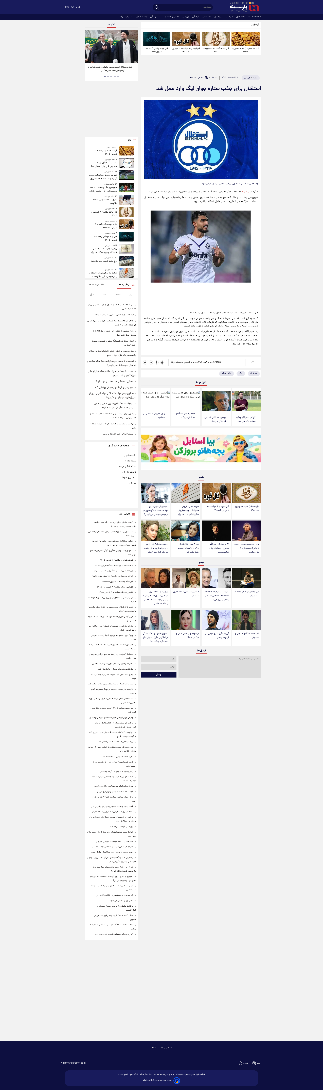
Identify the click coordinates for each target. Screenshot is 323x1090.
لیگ (240, 373)
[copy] (252, 362)
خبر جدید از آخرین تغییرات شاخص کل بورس (114, 895)
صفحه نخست (254, 17)
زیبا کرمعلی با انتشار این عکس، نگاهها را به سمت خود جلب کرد (188, 548)
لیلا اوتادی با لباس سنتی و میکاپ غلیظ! (187, 635)
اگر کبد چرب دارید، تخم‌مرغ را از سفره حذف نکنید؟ (112, 576)
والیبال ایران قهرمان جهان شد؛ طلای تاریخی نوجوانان (111, 717)
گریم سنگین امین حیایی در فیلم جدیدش (217, 635)
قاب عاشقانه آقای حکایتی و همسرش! (247, 635)
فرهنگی (196, 17)
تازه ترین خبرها (129, 477)
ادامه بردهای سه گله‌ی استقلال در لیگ (185, 415)
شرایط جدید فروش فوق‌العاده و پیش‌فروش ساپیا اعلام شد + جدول (188, 510)
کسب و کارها (126, 17)
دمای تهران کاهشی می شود (121, 900)
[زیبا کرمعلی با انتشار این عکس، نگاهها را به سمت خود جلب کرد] (185, 531)
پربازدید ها (124, 285)
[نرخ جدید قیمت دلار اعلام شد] (126, 261)
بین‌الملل (218, 17)
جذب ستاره (226, 373)
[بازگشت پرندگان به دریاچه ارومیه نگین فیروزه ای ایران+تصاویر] (111, 46)
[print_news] (162, 362)
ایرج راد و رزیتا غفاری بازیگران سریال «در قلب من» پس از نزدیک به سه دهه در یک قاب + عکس (155, 597)
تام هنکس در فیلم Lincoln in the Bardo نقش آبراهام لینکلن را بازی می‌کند (217, 595)
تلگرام (245, 1063)
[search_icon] (156, 7)
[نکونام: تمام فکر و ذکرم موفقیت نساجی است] (246, 401)
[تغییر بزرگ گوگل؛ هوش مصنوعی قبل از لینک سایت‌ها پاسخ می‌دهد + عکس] (126, 163)
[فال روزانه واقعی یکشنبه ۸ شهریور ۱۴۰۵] (156, 39)
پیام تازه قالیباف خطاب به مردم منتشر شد (116, 741)
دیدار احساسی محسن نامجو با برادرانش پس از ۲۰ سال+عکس (246, 548)
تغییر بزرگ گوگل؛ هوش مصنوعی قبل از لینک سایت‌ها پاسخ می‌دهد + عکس (104, 164)
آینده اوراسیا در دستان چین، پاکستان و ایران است (112, 852)
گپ (258, 1063)
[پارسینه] (242, 7)
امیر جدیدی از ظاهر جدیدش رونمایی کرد (246, 594)
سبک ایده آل (130, 461)
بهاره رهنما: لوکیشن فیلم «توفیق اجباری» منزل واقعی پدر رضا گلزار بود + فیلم (156, 548)
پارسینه (245, 192)
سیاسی (230, 17)
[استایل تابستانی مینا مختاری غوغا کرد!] (185, 578)
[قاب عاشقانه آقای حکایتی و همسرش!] (246, 620)
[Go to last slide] (88, 47)
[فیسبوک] (157, 362)
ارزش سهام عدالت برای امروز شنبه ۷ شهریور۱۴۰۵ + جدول (104, 250)
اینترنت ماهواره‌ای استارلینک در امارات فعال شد (113, 786)
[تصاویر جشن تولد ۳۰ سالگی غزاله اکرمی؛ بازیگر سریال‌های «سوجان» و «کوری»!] (155, 620)
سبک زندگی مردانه (127, 466)
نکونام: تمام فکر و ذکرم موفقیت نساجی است (246, 419)
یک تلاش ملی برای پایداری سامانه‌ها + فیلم (115, 669)
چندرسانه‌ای (142, 17)
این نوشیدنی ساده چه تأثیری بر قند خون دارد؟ (113, 571)
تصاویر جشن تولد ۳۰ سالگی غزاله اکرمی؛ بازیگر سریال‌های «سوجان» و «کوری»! (155, 637)
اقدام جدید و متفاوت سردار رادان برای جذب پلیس (112, 806)
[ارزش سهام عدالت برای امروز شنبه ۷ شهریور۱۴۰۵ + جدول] (126, 249)
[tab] (118, 76)
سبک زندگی (156, 17)
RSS (67, 7)
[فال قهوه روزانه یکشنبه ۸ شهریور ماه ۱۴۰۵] (186, 39)
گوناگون (255, 25)
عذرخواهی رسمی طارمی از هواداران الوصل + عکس (112, 847)
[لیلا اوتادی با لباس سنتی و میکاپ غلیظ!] (185, 620)
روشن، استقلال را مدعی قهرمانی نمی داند (215, 419)
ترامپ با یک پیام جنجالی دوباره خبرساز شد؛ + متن (112, 663)
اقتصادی (240, 17)
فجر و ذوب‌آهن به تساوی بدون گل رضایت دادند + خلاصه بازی (103, 177)
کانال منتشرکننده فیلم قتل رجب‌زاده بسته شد (114, 934)
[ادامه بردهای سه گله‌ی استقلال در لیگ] (185, 399)
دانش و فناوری (172, 17)
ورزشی (186, 17)
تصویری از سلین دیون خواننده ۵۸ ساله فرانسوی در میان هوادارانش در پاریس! (155, 510)
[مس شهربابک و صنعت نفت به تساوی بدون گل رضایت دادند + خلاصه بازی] (126, 188)
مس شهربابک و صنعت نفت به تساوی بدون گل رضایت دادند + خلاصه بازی (103, 189)
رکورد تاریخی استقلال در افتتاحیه (154, 415)
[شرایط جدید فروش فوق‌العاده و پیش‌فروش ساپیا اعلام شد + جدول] (185, 493)
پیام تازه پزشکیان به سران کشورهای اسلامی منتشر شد (110, 684)
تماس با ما (75, 7)
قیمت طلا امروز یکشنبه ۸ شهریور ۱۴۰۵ (245, 50)
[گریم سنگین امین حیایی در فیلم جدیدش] (216, 620)
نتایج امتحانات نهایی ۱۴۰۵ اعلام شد (105, 201)
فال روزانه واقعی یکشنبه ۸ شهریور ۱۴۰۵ (156, 50)
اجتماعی (207, 17)
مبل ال (133, 483)
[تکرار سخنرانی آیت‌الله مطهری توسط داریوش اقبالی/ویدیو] (216, 531)
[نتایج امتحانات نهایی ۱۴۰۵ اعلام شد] (126, 200)
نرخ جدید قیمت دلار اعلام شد (104, 261)
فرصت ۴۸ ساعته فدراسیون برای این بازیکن (115, 791)
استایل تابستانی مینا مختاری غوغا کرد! (186, 594)
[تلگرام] (151, 362)
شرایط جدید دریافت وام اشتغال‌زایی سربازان (114, 841)
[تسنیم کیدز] (201, 450)
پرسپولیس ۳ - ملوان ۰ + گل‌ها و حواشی (116, 771)
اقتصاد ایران (130, 455)
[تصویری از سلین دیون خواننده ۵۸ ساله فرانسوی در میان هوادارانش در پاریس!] (155, 493)
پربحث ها (94, 285)
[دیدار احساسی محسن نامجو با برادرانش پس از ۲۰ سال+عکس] (246, 531)
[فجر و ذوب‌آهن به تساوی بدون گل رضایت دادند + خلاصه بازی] (126, 175)
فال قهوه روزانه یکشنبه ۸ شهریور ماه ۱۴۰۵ (186, 50)
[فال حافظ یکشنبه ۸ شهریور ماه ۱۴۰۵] (216, 39)
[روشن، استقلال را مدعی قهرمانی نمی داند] (216, 401)
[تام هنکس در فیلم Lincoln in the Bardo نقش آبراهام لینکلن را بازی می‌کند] (216, 578)
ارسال (159, 675)
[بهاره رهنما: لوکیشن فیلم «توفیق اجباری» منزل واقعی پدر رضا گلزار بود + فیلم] (155, 531)
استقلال (253, 373)
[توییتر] (145, 362)
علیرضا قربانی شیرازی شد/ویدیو (118, 434)
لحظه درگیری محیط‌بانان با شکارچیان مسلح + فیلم (112, 812)
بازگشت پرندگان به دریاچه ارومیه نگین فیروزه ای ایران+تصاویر (110, 69)
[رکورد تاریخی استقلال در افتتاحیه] (155, 399)
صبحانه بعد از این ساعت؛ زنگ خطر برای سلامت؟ (113, 565)
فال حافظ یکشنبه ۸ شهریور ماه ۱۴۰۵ (216, 50)
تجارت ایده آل (129, 472)
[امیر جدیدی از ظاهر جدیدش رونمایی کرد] (246, 578)
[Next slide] (134, 47)
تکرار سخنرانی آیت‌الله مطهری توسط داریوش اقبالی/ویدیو (219, 548)
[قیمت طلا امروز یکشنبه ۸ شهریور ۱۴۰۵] (245, 39)
